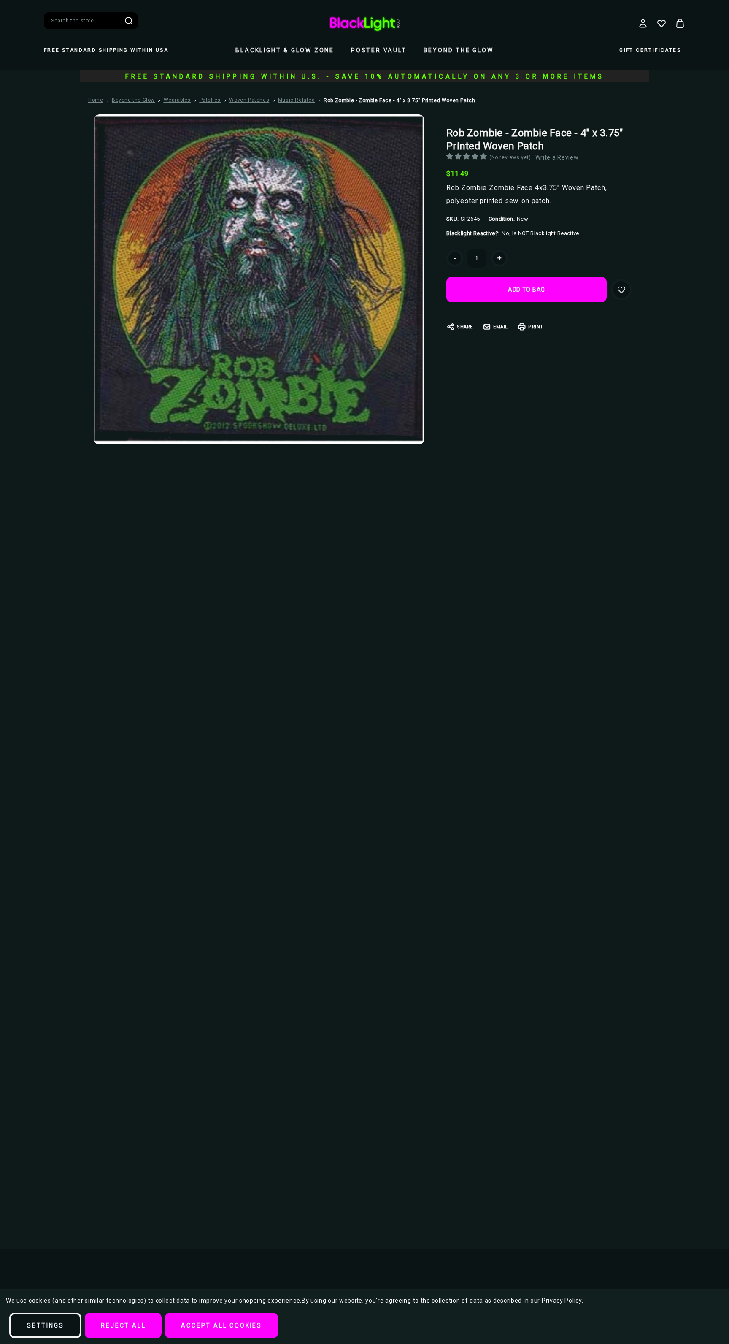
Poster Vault (379, 50)
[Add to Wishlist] (621, 289)
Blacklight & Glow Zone (284, 50)
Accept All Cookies (221, 1325)
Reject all (123, 1325)
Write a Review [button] (557, 157)
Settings (45, 1325)
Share (465, 327)
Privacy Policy (562, 1300)
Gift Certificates (650, 50)
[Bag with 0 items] (680, 23)
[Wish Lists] (661, 23)
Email (500, 327)
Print (535, 327)
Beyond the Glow (459, 50)
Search (129, 21)
